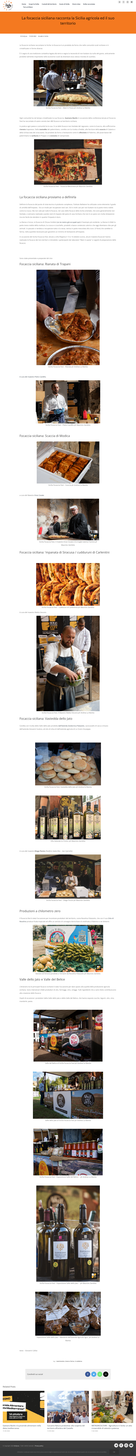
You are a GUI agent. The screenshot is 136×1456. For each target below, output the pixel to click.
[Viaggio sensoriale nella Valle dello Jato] (30, 1407)
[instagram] (127, 2)
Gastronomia (60, 1361)
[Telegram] (119, 2)
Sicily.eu (24, 36)
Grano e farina (69, 1361)
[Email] (106, 1374)
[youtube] (131, 2)
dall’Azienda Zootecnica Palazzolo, (71, 726)
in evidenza (78, 1361)
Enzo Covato (39, 495)
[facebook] (123, 2)
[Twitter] (94, 1374)
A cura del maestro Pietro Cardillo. (33, 377)
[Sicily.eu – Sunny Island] (8, 1)
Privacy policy (39, 1446)
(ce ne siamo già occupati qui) (68, 222)
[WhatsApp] (100, 1374)
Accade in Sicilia (43, 36)
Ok (114, 1452)
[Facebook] (88, 1374)
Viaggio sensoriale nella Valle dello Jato (26, 1425)
